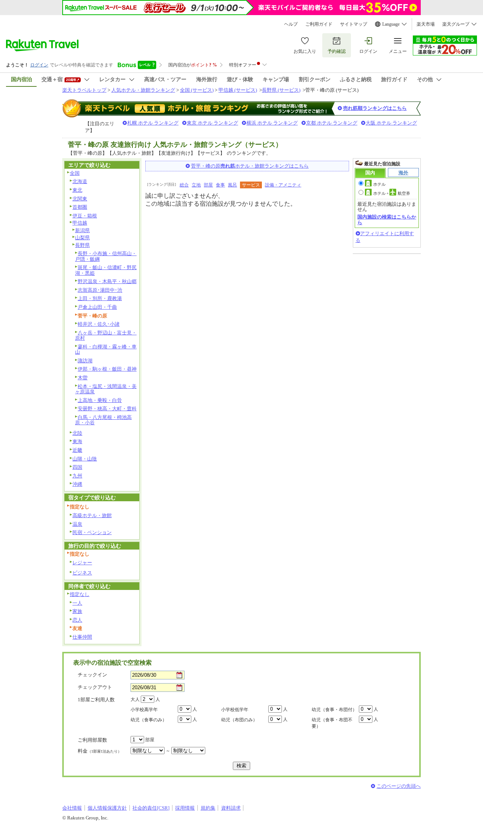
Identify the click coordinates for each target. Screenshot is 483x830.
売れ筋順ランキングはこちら (375, 108)
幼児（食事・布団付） (334, 709)
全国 (75, 173)
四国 (77, 467)
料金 (100, 751)
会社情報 (72, 808)
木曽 (83, 377)
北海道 (79, 181)
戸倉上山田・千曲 (97, 307)
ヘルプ (291, 24)
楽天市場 (426, 24)
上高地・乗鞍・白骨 (100, 400)
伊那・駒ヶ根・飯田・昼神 (107, 369)
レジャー (82, 562)
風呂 (232, 185)
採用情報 (185, 808)
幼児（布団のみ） (239, 719)
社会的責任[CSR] (150, 808)
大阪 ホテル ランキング (391, 123)
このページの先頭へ (399, 786)
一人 (77, 603)
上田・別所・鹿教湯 (100, 298)
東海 (77, 441)
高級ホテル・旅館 (92, 515)
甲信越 (79, 223)
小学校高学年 (144, 709)
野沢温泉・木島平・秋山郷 (107, 281)
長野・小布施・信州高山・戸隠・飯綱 (106, 256)
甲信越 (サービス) (237, 90)
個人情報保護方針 (107, 808)
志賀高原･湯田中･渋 (100, 290)
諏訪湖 (85, 360)
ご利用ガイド (318, 24)
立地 (196, 185)
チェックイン (92, 675)
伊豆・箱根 (84, 216)
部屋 (208, 185)
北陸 (77, 433)
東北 (77, 190)
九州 (77, 476)
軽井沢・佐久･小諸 (99, 324)
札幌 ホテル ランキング (152, 123)
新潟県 (82, 230)
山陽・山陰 (84, 459)
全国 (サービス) (197, 90)
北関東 (79, 199)
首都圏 (79, 207)
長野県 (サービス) (281, 90)
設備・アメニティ (283, 185)
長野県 (82, 245)
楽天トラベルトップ (84, 90)
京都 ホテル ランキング (331, 123)
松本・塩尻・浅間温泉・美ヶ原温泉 (106, 389)
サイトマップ (353, 24)
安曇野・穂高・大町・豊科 (107, 408)
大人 (135, 699)
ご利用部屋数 (92, 740)
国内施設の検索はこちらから (386, 219)
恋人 (77, 620)
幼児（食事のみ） (149, 719)
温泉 (77, 524)
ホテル (379, 184)
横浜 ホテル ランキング (272, 123)
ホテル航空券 (391, 193)
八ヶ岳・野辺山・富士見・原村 (106, 335)
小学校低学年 (234, 709)
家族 (77, 611)
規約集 (208, 808)
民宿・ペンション (92, 532)
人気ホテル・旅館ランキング (143, 90)
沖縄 (77, 484)
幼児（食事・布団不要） (332, 723)
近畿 (77, 450)
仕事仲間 (82, 637)
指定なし (79, 594)
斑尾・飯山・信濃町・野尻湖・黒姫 (106, 270)
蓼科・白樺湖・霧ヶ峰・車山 (106, 349)
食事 (220, 185)
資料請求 (231, 808)
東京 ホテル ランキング (212, 123)
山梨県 (82, 237)
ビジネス (82, 573)
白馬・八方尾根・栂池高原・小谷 (103, 420)
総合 (184, 185)
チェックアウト (95, 687)
